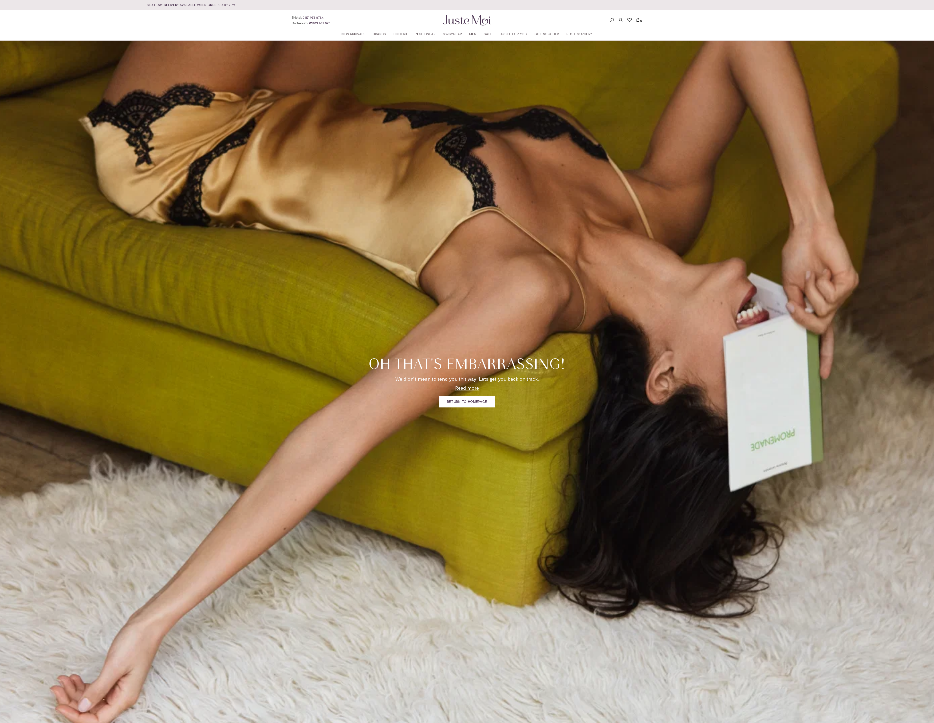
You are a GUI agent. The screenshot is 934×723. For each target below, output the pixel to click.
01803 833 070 (320, 23)
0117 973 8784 (313, 17)
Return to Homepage (467, 401)
